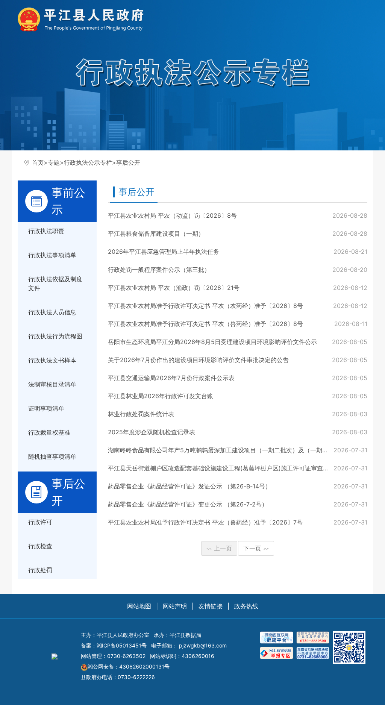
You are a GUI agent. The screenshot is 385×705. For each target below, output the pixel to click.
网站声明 (175, 606)
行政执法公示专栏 (88, 162)
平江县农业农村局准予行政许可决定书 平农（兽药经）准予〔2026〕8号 (205, 323)
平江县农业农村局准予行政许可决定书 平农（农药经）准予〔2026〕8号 (205, 305)
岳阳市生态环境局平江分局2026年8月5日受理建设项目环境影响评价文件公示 (212, 342)
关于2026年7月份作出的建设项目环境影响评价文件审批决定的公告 (198, 360)
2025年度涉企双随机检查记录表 (151, 432)
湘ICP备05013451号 (122, 645)
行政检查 (40, 546)
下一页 (256, 548)
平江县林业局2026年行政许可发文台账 (160, 396)
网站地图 (139, 606)
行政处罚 (40, 570)
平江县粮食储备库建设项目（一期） (156, 233)
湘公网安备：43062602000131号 (129, 666)
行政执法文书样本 (52, 360)
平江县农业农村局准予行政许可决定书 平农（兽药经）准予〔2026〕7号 (205, 522)
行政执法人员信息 (52, 312)
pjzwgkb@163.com (203, 645)
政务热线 (246, 606)
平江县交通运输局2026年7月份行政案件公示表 (171, 378)
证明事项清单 (46, 408)
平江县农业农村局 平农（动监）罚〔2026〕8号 (172, 215)
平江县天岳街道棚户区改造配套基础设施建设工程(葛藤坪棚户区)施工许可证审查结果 (221, 468)
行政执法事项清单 (52, 255)
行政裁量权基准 (49, 432)
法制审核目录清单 (52, 384)
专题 (54, 162)
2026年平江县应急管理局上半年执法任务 (163, 251)
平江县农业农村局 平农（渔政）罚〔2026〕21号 (173, 287)
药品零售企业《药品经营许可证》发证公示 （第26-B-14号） (189, 486)
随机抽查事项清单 (52, 456)
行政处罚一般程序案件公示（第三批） (159, 269)
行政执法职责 (46, 231)
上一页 (219, 548)
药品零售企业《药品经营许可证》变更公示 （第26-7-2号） (188, 504)
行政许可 (40, 522)
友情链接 (211, 606)
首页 (38, 162)
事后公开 (128, 162)
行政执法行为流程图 (55, 336)
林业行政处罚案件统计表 (141, 414)
